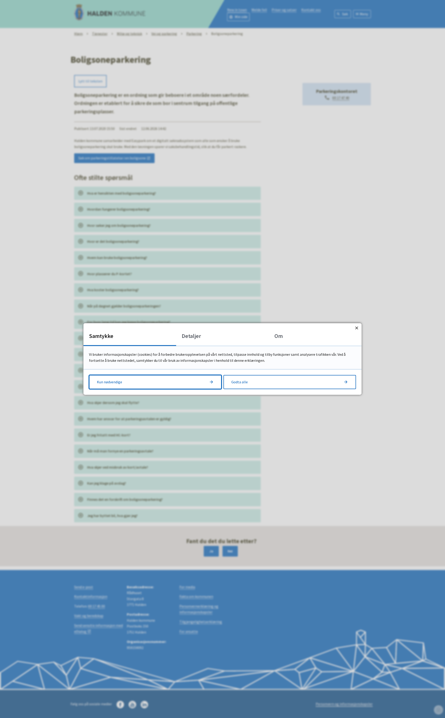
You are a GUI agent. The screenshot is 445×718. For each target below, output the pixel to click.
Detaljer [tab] (191, 336)
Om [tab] (278, 336)
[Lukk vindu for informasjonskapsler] (356, 328)
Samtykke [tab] (101, 336)
